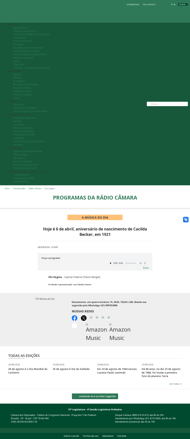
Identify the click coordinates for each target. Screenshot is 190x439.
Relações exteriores (23, 57)
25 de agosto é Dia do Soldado (71, 369)
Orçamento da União (24, 134)
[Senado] (166, 4)
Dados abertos (21, 181)
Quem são (18, 104)
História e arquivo (22, 94)
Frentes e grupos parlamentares (30, 111)
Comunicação (19, 188)
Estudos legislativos (23, 131)
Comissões (18, 124)
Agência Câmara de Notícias (27, 151)
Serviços (17, 77)
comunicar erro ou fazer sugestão (97, 396)
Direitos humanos (22, 40)
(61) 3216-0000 (153, 418)
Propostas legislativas (24, 117)
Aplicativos (107, 435)
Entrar (182, 4)
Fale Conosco (149, 4)
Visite (16, 97)
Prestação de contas (23, 178)
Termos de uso (90, 435)
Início (7, 188)
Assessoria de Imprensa (25, 164)
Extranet (121, 435)
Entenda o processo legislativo (29, 141)
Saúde (16, 61)
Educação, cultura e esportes (28, 47)
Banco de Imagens (22, 161)
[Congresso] (161, 4)
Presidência (19, 81)
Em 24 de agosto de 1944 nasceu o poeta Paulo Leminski (117, 370)
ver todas (175, 383)
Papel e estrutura (22, 91)
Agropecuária (20, 27)
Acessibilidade (133, 4)
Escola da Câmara (22, 87)
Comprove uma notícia (25, 168)
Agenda (17, 74)
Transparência (21, 174)
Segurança (18, 64)
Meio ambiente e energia (26, 51)
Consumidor (19, 37)
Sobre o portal (71, 435)
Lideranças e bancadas (25, 107)
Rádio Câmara (20, 154)
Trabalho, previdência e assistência (31, 67)
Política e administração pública (29, 54)
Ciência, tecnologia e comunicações (31, 34)
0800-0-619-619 (140, 415)
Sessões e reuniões (23, 127)
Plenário (17, 121)
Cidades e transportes (24, 30)
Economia (18, 44)
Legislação (18, 137)
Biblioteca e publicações (25, 84)
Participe (17, 144)
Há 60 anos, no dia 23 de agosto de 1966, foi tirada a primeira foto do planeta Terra (161, 372)
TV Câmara (19, 158)
